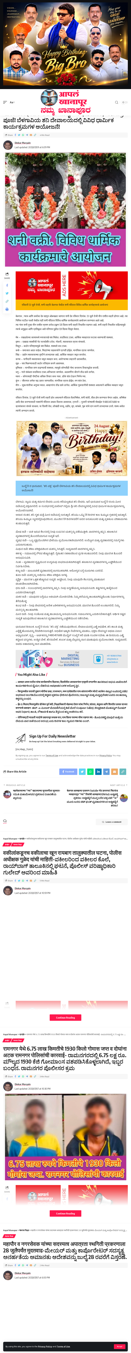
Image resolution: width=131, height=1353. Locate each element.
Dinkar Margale (23, 142)
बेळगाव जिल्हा (18, 844)
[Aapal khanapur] (65, 102)
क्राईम (7, 844)
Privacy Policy (45, 1346)
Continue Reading (65, 1017)
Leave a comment (113, 822)
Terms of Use (63, 1346)
